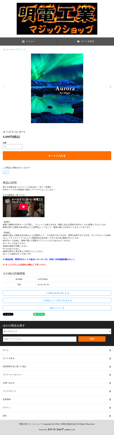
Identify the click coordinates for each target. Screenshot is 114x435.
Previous (3, 87)
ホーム (6, 49)
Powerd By (43, 430)
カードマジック (19, 49)
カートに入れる (57, 155)
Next (110, 87)
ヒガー (5, 172)
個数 (5, 143)
